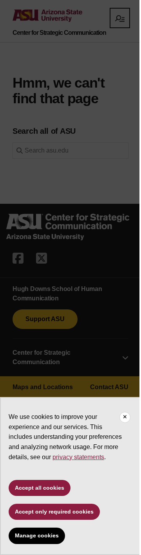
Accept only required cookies (54, 511)
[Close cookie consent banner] (124, 417)
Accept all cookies (39, 488)
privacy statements (78, 457)
